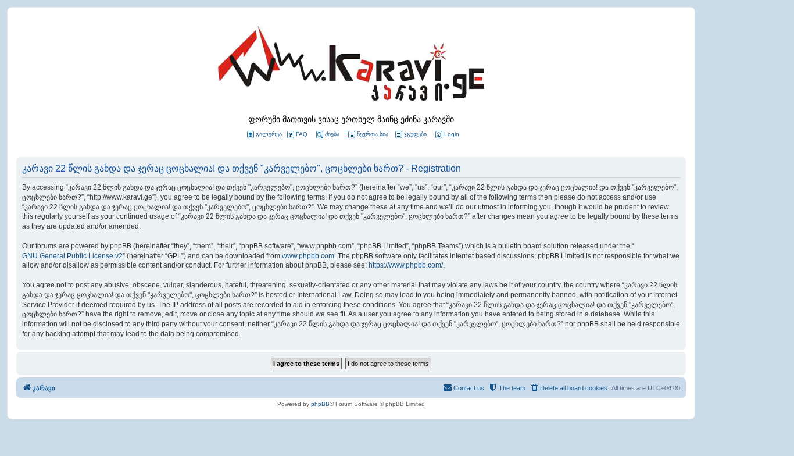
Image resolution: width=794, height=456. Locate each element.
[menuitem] (446, 134)
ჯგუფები (415, 134)
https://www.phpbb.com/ (406, 265)
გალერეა (269, 134)
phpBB (320, 404)
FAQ (301, 134)
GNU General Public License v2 (72, 256)
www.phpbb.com (308, 256)
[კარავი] (351, 67)
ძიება (332, 134)
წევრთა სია (372, 134)
